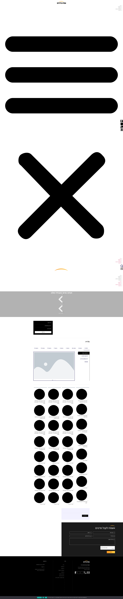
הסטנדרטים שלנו (118, 261)
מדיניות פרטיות (61, 575)
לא (43, 597)
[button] (61, 134)
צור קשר (119, 10)
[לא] (121, 597)
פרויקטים (119, 6)
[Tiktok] (82, 572)
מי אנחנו (119, 7)
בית (120, 5)
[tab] (87, 348)
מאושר (46, 597)
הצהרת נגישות (61, 587)
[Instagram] (78, 572)
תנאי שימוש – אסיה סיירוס (59, 577)
